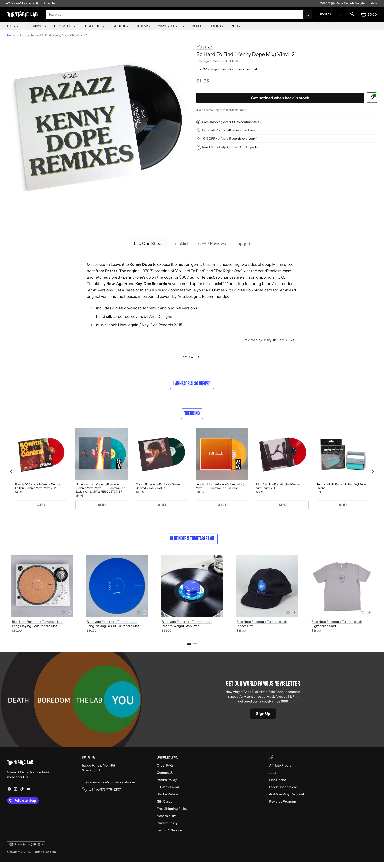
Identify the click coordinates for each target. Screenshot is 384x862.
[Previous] (7, 594)
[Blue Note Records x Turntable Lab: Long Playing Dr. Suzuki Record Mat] (117, 586)
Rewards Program (282, 801)
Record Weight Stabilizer (180, 626)
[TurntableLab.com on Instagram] (15, 790)
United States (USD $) (27, 844)
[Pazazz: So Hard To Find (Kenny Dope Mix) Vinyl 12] (97, 130)
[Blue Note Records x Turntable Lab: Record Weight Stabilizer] (192, 586)
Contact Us (165, 773)
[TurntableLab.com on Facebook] (9, 790)
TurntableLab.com (44, 852)
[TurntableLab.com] (23, 14)
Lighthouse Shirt (324, 626)
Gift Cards (164, 801)
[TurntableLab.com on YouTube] (28, 790)
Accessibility (166, 816)
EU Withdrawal (168, 787)
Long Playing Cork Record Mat (34, 626)
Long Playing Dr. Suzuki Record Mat (113, 626)
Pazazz (204, 46)
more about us (17, 777)
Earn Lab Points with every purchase (228, 130)
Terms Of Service (169, 830)
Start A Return (167, 794)
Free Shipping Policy (172, 809)
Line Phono (277, 780)
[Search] (307, 14)
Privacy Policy (167, 823)
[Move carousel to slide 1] (189, 644)
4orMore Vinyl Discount (286, 794)
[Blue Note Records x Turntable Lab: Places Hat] (267, 586)
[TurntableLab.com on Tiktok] (22, 790)
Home (11, 35)
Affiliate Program (282, 765)
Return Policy (167, 780)
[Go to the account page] (352, 14)
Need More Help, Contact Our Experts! (230, 147)
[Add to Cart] (69, 612)
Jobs (272, 773)
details (373, 3)
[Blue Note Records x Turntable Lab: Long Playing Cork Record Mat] (42, 586)
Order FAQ (165, 765)
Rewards (325, 14)
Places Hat (245, 626)
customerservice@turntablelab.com (108, 782)
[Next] (376, 594)
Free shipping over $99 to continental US (232, 122)
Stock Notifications (283, 787)
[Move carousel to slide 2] (195, 644)
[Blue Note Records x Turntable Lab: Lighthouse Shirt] (342, 586)
